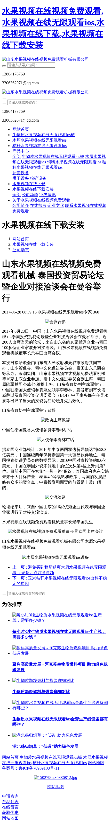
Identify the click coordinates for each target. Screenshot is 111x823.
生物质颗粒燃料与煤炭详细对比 (41, 691)
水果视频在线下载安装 (33, 244)
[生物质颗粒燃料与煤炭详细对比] (43, 680)
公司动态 (20, 250)
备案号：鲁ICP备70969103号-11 (30, 768)
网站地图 (55, 786)
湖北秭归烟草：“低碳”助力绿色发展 (45, 746)
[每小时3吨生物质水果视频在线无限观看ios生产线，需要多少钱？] (60, 620)
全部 (16, 156)
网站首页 (20, 129)
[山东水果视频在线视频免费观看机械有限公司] (55, 59)
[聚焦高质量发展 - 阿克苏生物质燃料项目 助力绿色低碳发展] (60, 653)
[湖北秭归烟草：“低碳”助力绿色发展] (47, 735)
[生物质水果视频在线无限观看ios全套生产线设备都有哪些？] (60, 708)
